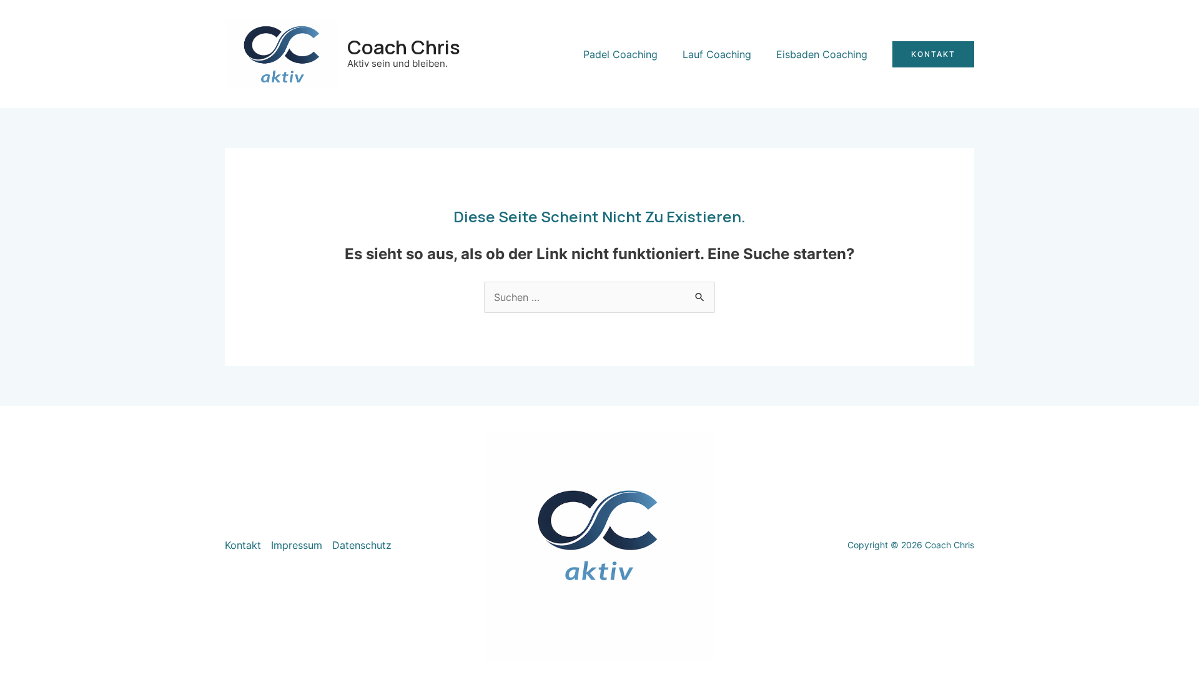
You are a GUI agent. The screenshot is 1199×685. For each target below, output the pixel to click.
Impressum (296, 545)
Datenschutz (362, 545)
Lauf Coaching (717, 54)
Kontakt (243, 545)
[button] (933, 54)
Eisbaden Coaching (821, 54)
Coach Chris (403, 47)
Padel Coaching (620, 54)
